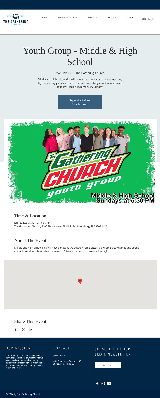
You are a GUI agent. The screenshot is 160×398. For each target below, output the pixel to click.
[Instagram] (103, 383)
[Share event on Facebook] (15, 329)
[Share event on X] (23, 329)
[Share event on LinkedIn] (31, 329)
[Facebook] (97, 383)
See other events (80, 104)
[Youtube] (109, 383)
